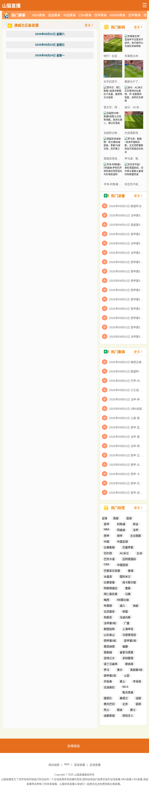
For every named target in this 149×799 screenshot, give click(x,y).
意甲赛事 (134, 15)
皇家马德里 (126, 652)
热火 (106, 709)
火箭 (126, 675)
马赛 (128, 594)
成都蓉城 (109, 715)
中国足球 (122, 541)
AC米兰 (124, 553)
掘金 (119, 709)
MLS (125, 686)
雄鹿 (125, 646)
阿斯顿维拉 (110, 588)
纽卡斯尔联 (129, 582)
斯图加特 (109, 629)
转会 (135, 524)
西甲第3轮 (110, 640)
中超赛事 (69, 15)
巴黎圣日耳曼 (112, 570)
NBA (106, 529)
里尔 (119, 669)
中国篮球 (122, 564)
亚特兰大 (109, 658)
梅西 (106, 599)
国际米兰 (125, 576)
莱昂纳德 (109, 646)
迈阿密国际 (129, 559)
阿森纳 (121, 530)
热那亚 (108, 617)
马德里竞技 (129, 634)
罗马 (106, 669)
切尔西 (108, 553)
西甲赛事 (100, 15)
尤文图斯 (135, 535)
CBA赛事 (85, 15)
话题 (138, 698)
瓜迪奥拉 (109, 687)
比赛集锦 (109, 547)
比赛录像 (109, 582)
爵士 (133, 709)
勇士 (122, 681)
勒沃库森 (127, 692)
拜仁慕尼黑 (110, 594)
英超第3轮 (136, 669)
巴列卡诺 (109, 559)
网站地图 (54, 764)
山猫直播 (79, 774)
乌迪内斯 (125, 617)
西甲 (106, 535)
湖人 (122, 605)
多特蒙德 (127, 658)
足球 (104, 518)
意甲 (106, 524)
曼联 (128, 588)
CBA (106, 564)
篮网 (138, 704)
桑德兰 (124, 698)
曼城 (130, 570)
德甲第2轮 (110, 675)
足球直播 (95, 764)
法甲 (135, 530)
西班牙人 (127, 715)
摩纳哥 (129, 664)
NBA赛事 (38, 15)
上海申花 (127, 629)
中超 (106, 541)
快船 (135, 605)
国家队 (108, 698)
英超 (116, 518)
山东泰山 (109, 634)
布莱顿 (108, 605)
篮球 (129, 518)
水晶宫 (108, 576)
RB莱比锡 (123, 599)
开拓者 (108, 681)
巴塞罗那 (127, 547)
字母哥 (137, 681)
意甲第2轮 (130, 640)
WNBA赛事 (117, 15)
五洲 (139, 553)
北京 (125, 704)
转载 (125, 611)
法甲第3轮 (110, 623)
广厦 (126, 623)
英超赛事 (54, 15)
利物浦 (121, 524)
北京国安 (109, 611)
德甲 (119, 535)
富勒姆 (108, 652)
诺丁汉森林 (110, 664)
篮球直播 (79, 764)
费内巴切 (109, 704)
